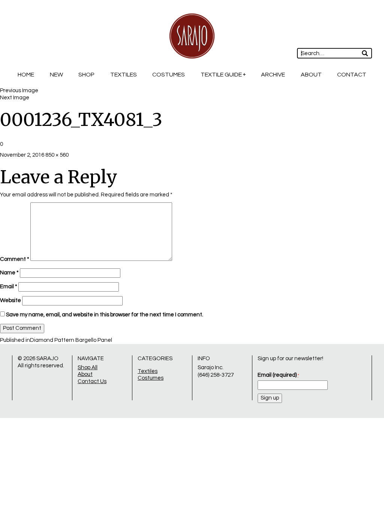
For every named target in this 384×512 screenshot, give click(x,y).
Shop (86, 75)
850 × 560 (57, 155)
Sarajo (47, 358)
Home (26, 75)
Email (8, 286)
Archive (273, 75)
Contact (351, 75)
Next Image (14, 97)
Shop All (88, 367)
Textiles (123, 75)
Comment (14, 259)
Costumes (168, 75)
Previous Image (19, 90)
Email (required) (278, 375)
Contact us (92, 381)
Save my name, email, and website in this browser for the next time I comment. (104, 314)
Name (9, 272)
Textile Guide (221, 75)
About (311, 75)
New (56, 75)
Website (10, 300)
